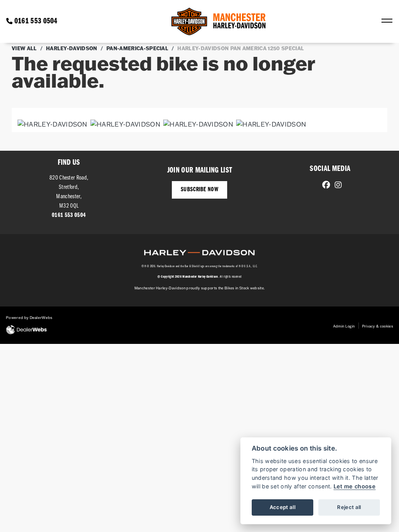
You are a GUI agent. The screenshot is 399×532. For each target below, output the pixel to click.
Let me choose (355, 486)
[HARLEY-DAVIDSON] (52, 125)
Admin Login (344, 326)
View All (24, 48)
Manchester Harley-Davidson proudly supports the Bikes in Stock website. (199, 288)
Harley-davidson (71, 48)
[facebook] (324, 186)
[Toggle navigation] (387, 21)
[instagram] (336, 186)
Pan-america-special (137, 48)
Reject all (349, 507)
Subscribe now (199, 190)
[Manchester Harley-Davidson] (219, 21)
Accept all (282, 507)
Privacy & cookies (377, 326)
